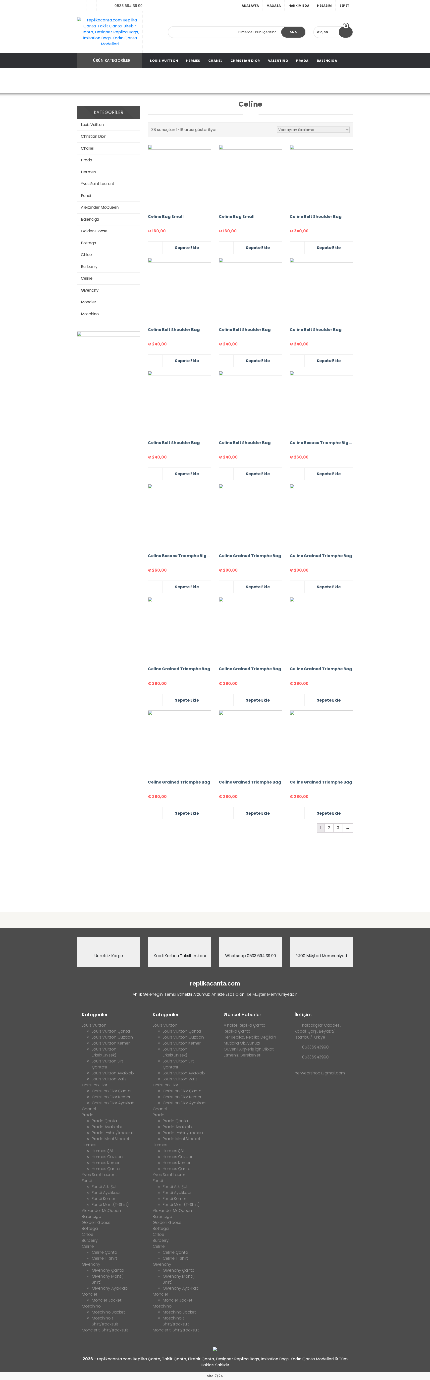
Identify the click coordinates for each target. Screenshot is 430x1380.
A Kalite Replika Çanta (245, 1025)
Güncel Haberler (243, 1014)
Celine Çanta (104, 1252)
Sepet (344, 5)
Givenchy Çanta (108, 1270)
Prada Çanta (104, 1121)
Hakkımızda (298, 5)
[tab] (108, 1013)
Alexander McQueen (100, 207)
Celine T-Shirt (104, 1258)
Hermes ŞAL (102, 1151)
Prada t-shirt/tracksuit (113, 1133)
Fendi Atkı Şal (104, 1186)
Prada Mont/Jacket (110, 1139)
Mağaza (274, 5)
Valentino (278, 60)
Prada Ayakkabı (107, 1127)
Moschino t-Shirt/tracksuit (105, 1321)
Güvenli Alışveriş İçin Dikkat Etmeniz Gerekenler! (249, 1052)
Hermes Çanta (106, 1169)
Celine (86, 278)
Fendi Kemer (103, 1198)
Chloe (86, 255)
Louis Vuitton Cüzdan (112, 1037)
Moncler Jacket (106, 1300)
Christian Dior (245, 60)
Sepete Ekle (187, 248)
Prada (302, 60)
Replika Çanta (237, 1031)
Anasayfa (250, 5)
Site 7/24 (215, 1376)
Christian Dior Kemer (111, 1097)
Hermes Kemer (105, 1163)
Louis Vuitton (164, 60)
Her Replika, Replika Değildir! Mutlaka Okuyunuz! (250, 1040)
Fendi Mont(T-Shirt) (110, 1204)
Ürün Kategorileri (112, 60)
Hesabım (324, 5)
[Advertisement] (215, 869)
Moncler (88, 302)
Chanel (215, 60)
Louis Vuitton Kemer (111, 1043)
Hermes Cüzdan (107, 1157)
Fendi (86, 195)
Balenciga (327, 60)
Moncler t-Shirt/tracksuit (105, 1330)
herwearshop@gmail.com (320, 1073)
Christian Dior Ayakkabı (113, 1103)
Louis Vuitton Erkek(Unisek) (104, 1052)
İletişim (303, 1014)
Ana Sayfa (180, 81)
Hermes (193, 60)
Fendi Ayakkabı (106, 1192)
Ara (293, 32)
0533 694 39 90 (128, 5)
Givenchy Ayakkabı (110, 1288)
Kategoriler (95, 1014)
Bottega (88, 243)
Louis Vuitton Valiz (109, 1079)
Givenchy (89, 290)
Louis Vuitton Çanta (111, 1031)
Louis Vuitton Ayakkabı (113, 1073)
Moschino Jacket (108, 1312)
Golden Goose (94, 231)
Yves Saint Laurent (97, 184)
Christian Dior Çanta (111, 1091)
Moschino (90, 314)
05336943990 (315, 1047)
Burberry (89, 266)
